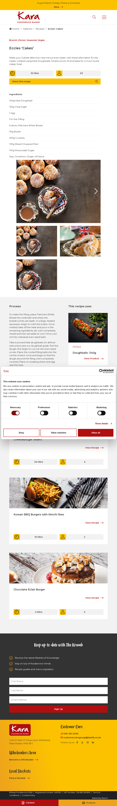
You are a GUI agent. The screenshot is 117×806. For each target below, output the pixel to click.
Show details (101, 423)
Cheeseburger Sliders (28, 439)
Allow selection (58, 432)
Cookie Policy (28, 795)
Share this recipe (21, 81)
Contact (30, 802)
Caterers (27, 28)
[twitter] (82, 742)
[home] (28, 17)
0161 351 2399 (70, 733)
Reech (105, 798)
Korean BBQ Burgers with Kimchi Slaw (39, 514)
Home (15, 28)
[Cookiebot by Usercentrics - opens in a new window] (101, 371)
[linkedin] (93, 742)
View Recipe (92, 447)
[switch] (44, 413)
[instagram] (87, 742)
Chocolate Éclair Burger (29, 589)
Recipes (40, 28)
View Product (91, 358)
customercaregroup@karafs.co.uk (82, 737)
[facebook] (77, 742)
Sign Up (58, 709)
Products (90, 803)
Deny (21, 432)
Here (56, 7)
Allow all (95, 432)
